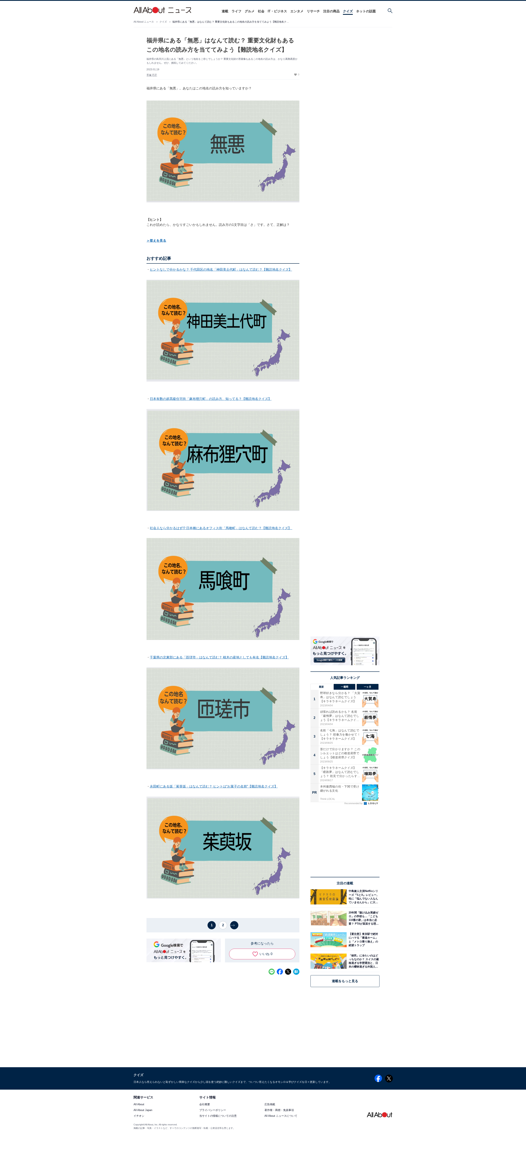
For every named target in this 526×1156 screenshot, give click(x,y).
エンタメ (296, 11)
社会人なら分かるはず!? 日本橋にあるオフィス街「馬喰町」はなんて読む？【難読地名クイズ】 (221, 528)
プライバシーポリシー (212, 1110)
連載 (225, 11)
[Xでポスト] (288, 972)
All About (139, 1104)
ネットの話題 (366, 11)
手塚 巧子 (151, 75)
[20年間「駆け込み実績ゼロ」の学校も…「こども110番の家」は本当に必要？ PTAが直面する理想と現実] (363, 918)
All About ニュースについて (280, 1116)
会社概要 (204, 1104)
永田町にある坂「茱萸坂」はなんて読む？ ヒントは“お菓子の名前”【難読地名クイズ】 (214, 786)
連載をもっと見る (345, 981)
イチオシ (139, 1116)
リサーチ (313, 11)
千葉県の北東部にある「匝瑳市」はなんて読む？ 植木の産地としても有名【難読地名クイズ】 (219, 657)
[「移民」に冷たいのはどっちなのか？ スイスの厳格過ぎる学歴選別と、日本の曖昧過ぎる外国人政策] (363, 961)
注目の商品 (331, 11)
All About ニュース (144, 21)
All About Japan (143, 1110)
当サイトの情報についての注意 (218, 1116)
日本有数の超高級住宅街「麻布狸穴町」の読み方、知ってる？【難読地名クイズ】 (210, 399)
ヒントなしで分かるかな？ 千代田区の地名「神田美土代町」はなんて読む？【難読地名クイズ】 (221, 269)
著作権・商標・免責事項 (279, 1110)
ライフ (236, 11)
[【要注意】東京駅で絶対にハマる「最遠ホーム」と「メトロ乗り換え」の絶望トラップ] (363, 939)
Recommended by (353, 803)
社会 (261, 11)
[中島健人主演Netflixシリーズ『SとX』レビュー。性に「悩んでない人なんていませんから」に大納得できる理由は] (363, 896)
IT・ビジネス (277, 11)
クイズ (348, 11)
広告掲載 (269, 1104)
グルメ (250, 11)
